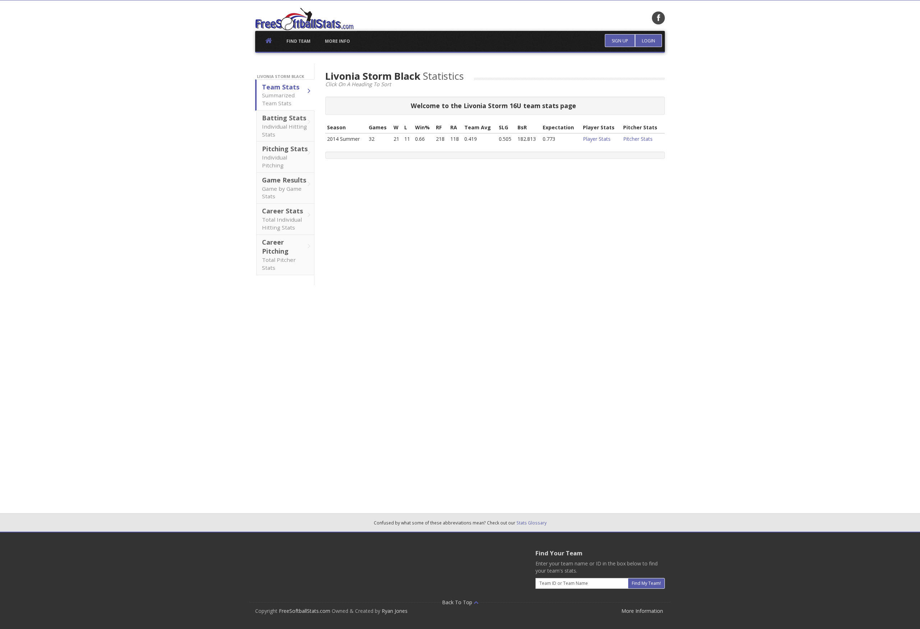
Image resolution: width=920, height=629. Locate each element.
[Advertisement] (285, 393)
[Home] (304, 19)
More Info (337, 41)
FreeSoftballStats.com (304, 610)
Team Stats (280, 95)
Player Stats (597, 138)
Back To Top (458, 602)
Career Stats (282, 219)
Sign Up (620, 41)
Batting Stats (284, 126)
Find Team (298, 41)
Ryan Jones (395, 610)
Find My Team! (646, 583)
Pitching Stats (285, 156)
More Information (642, 610)
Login (648, 41)
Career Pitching (279, 254)
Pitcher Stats (638, 138)
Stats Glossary (531, 523)
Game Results (284, 188)
